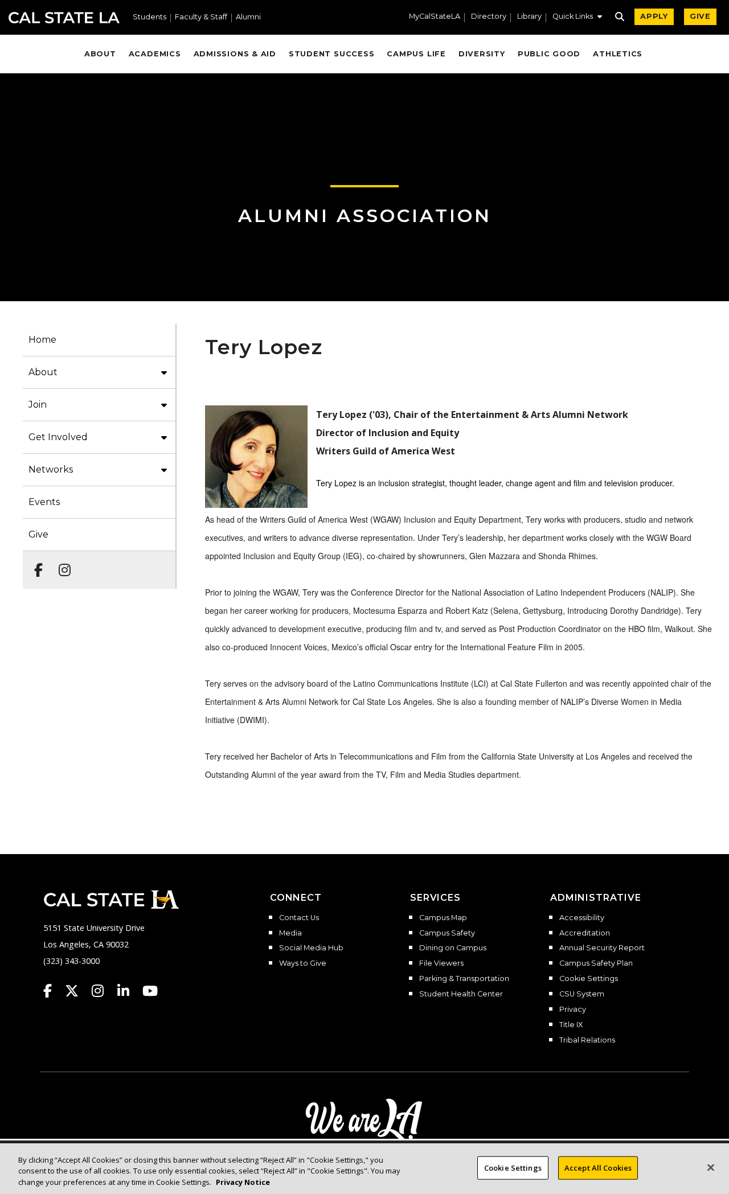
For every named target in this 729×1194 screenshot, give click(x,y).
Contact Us (299, 918)
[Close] (710, 1167)
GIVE (700, 16)
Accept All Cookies (598, 1167)
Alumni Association (365, 215)
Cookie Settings (588, 979)
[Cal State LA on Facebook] (53, 991)
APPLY (654, 16)
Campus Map (443, 918)
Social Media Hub (311, 948)
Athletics (617, 54)
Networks (50, 469)
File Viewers (441, 963)
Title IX (571, 1025)
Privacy (572, 1010)
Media (290, 933)
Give (38, 534)
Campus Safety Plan (596, 963)
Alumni (248, 17)
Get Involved (58, 437)
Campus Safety (447, 933)
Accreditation (584, 933)
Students (149, 17)
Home (42, 339)
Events (44, 502)
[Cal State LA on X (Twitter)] (77, 991)
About (100, 54)
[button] (577, 17)
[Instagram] (61, 564)
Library (529, 16)
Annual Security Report (602, 948)
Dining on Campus (452, 948)
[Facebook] (35, 564)
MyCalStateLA (434, 16)
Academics (155, 54)
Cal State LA (64, 17)
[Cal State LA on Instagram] (103, 991)
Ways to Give (302, 963)
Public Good (549, 54)
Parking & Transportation (464, 979)
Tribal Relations (587, 1040)
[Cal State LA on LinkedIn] (128, 991)
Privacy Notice (243, 1182)
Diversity (481, 54)
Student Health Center (461, 994)
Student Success (332, 54)
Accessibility (581, 918)
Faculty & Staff (201, 17)
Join (37, 404)
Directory (488, 16)
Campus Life (416, 54)
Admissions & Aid (235, 54)
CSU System (581, 994)
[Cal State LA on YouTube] (150, 991)
